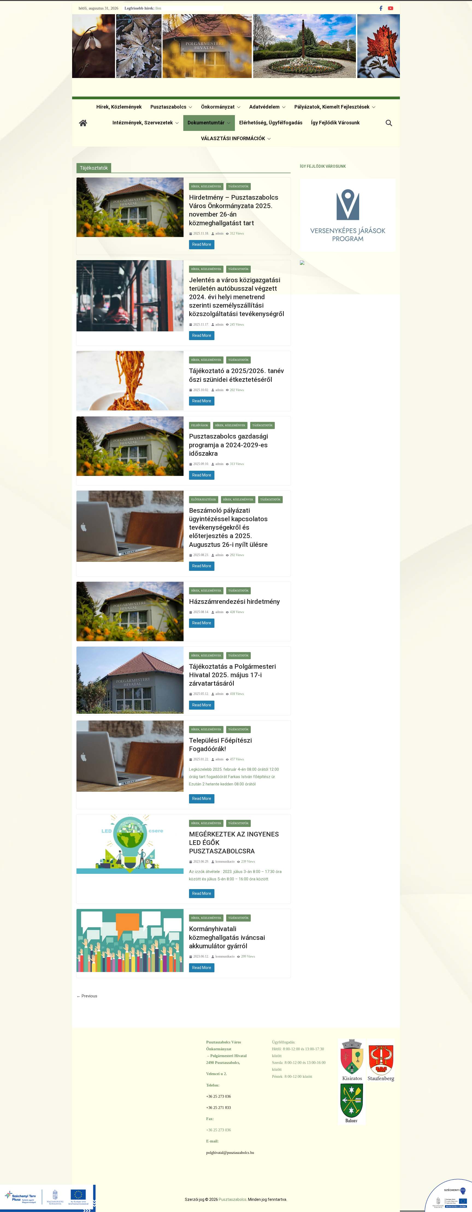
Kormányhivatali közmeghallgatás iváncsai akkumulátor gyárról (227, 937)
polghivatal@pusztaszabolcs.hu (230, 1153)
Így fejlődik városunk (335, 122)
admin (219, 233)
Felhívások (199, 425)
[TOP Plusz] (48, 1194)
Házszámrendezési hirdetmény (234, 601)
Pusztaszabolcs (168, 107)
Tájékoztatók (238, 186)
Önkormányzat (218, 107)
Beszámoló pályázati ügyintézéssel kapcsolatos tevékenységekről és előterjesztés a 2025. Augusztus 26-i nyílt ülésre (228, 527)
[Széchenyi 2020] (424, 1194)
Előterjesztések (203, 499)
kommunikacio (225, 861)
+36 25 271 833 (218, 1108)
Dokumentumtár (206, 122)
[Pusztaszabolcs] (83, 123)
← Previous (86, 996)
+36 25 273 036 (218, 1096)
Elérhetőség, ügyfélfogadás (270, 122)
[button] (189, 107)
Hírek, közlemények (119, 107)
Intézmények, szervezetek (143, 122)
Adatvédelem (264, 107)
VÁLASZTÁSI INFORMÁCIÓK (233, 138)
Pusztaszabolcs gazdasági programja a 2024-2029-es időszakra (228, 445)
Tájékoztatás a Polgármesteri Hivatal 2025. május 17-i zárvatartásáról (232, 675)
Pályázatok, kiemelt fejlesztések (332, 107)
